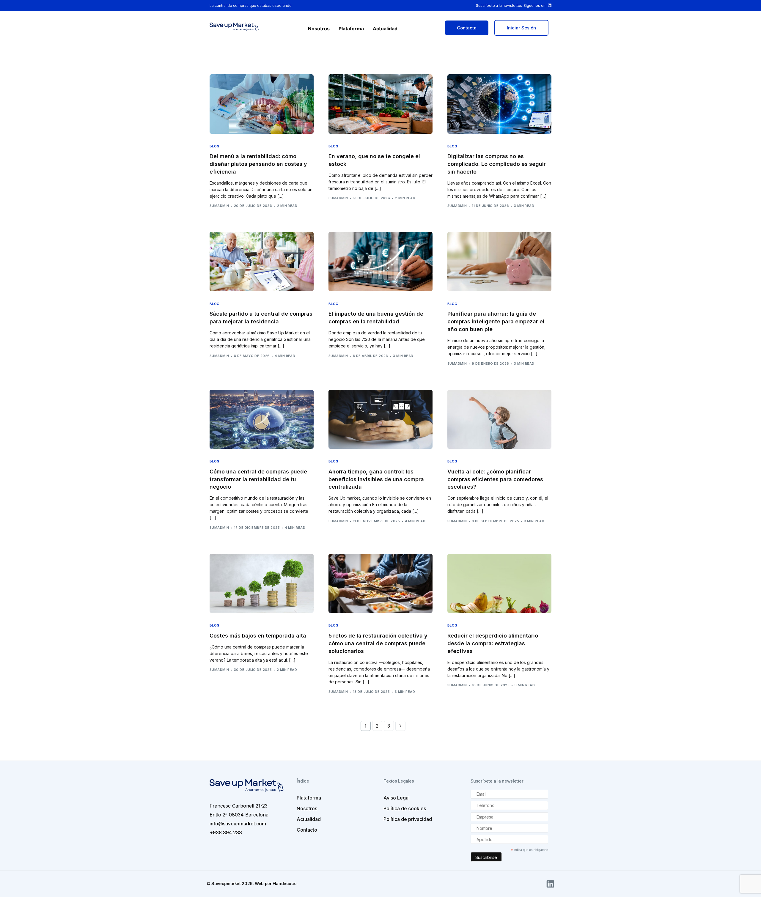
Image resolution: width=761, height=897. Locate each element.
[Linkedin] (550, 884)
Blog (215, 146)
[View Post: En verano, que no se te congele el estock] (380, 104)
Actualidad (385, 29)
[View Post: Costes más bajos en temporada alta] (262, 583)
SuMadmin (219, 206)
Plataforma (351, 29)
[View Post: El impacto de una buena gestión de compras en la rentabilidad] (380, 261)
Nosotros (319, 29)
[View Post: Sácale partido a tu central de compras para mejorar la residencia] (262, 261)
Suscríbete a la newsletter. (499, 5)
